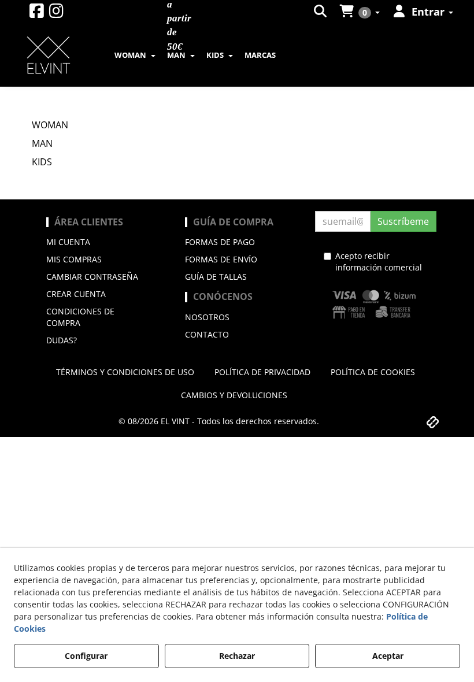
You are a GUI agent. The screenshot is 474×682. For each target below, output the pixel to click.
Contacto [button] (207, 334)
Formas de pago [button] (220, 241)
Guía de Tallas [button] (216, 276)
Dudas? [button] (61, 340)
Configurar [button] (86, 655)
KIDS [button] (42, 161)
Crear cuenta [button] (76, 293)
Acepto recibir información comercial (378, 261)
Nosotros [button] (207, 317)
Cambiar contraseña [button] (92, 276)
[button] (36, 13)
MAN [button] (42, 143)
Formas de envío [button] (221, 259)
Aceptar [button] (387, 655)
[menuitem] (321, 11)
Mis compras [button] (74, 259)
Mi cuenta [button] (68, 241)
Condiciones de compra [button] (80, 317)
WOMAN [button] (50, 124)
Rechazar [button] (237, 655)
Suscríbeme (403, 221)
